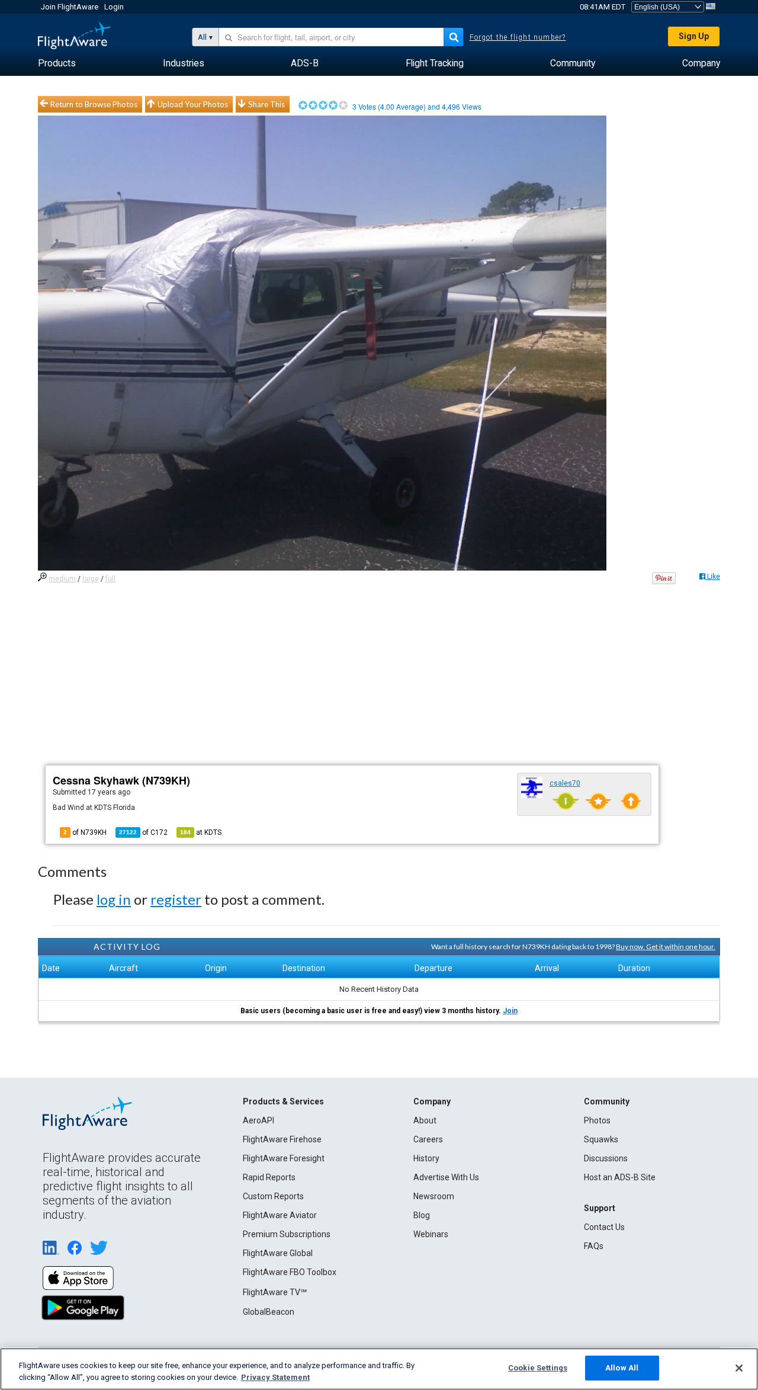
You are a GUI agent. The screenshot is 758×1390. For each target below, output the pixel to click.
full (110, 579)
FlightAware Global (278, 1253)
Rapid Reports (269, 1177)
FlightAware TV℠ (275, 1292)
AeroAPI (258, 1120)
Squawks (601, 1139)
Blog (421, 1215)
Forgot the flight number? (518, 37)
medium (62, 579)
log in (114, 899)
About (424, 1120)
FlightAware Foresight (284, 1158)
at (200, 832)
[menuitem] (57, 63)
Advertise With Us (446, 1177)
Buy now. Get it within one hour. (665, 946)
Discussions (606, 1158)
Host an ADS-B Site (620, 1177)
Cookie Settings (537, 1367)
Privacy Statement (275, 1377)
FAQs (593, 1246)
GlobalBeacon (268, 1312)
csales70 (565, 783)
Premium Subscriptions (286, 1234)
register (175, 899)
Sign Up (694, 36)
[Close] (739, 1368)
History (426, 1158)
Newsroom (433, 1196)
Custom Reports (273, 1196)
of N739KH (85, 832)
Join (510, 1011)
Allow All (621, 1367)
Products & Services (283, 1101)
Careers (428, 1139)
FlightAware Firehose (282, 1139)
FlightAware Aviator (280, 1215)
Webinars (430, 1234)
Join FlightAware (69, 6)
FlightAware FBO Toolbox (289, 1272)
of (143, 832)
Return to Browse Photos (93, 104)
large (90, 579)
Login (114, 6)
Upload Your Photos (193, 104)
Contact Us (604, 1227)
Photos (597, 1120)
